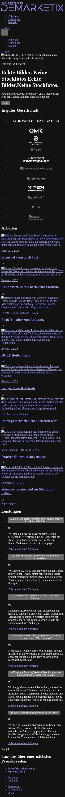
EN (8, 28)
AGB (11, 792)
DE (3, 28)
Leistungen (14, 19)
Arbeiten (13, 16)
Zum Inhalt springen (12, 2)
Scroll (5, 103)
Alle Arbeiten (8, 503)
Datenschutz (15, 789)
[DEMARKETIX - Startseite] (32, 10)
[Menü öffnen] (4, 33)
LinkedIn (13, 780)
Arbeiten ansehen (17, 548)
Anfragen (32, 548)
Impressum (14, 786)
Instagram (13, 777)
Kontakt (12, 22)
